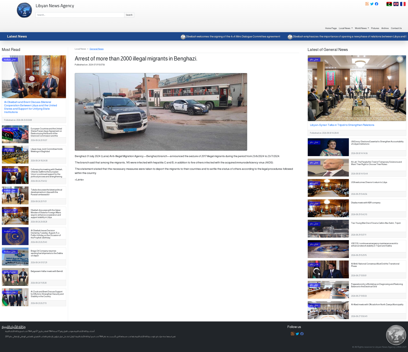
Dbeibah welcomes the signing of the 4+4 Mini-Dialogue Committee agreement (267, 36)
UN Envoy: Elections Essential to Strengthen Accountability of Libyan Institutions (377, 143)
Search (129, 15)
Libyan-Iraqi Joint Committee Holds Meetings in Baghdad (46, 150)
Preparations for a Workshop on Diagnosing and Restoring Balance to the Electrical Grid (377, 285)
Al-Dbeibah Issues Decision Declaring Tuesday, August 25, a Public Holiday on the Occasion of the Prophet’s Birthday (46, 234)
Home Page (331, 28)
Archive (385, 28)
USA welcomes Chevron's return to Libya (369, 182)
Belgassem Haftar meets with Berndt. (47, 271)
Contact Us (396, 28)
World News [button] (361, 28)
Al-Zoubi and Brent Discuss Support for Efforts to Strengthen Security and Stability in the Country (47, 294)
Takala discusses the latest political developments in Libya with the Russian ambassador (46, 192)
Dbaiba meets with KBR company (365, 203)
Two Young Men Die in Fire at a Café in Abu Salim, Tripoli (376, 223)
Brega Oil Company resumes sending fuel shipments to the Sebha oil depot (47, 253)
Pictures (375, 28)
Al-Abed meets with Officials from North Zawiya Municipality (377, 304)
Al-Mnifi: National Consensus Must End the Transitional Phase (375, 265)
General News (97, 49)
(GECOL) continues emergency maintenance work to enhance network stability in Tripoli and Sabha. (374, 244)
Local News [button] (345, 28)
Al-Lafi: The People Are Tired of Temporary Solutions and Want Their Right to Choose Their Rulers (376, 163)
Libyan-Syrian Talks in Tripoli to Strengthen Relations (342, 125)
